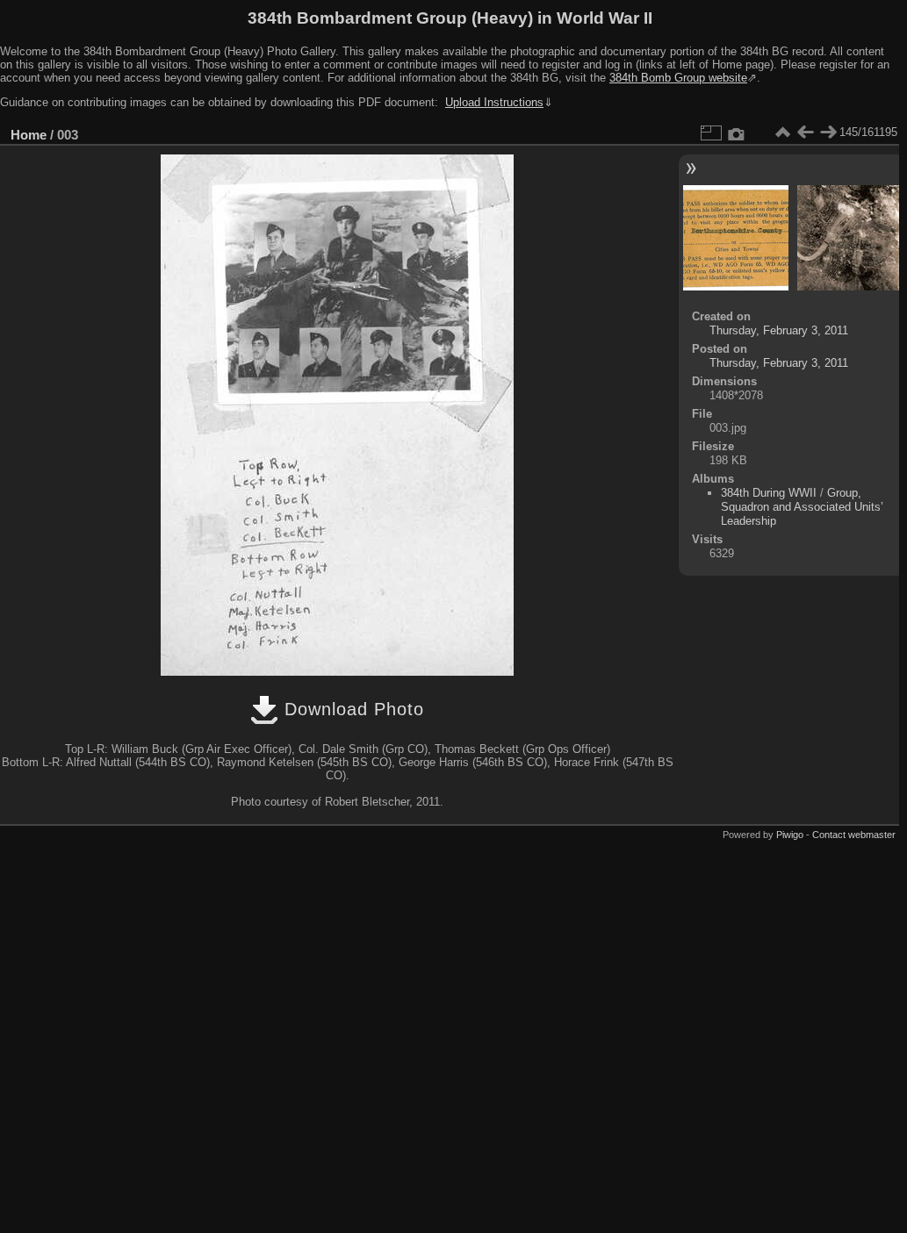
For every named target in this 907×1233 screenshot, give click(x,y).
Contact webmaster (854, 834)
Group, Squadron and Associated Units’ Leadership (802, 506)
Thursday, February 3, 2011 (778, 330)
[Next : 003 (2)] (828, 132)
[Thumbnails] (782, 132)
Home (29, 134)
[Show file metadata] (736, 132)
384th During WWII (769, 492)
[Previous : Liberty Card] (805, 132)
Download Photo (351, 709)
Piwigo (789, 834)
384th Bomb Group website (678, 77)
